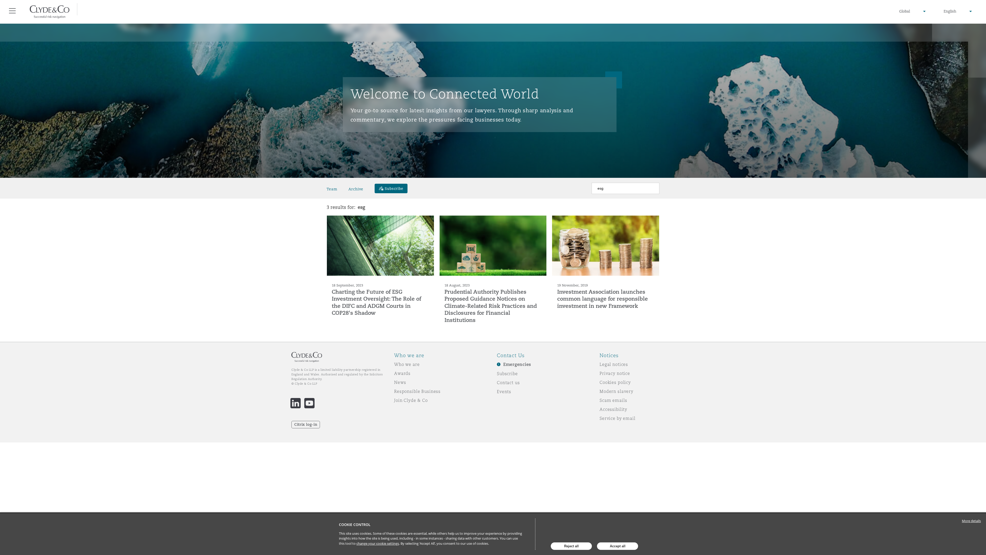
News (400, 382)
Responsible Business (417, 391)
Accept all (617, 546)
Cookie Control (355, 524)
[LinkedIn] (295, 403)
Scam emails (613, 400)
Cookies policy (615, 382)
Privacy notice (615, 373)
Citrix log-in (305, 424)
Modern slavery (616, 391)
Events (504, 391)
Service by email (618, 418)
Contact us (508, 382)
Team (332, 189)
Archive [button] (355, 189)
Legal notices (614, 364)
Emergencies (517, 364)
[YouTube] (309, 403)
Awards (402, 373)
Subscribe (507, 373)
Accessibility (613, 409)
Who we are (407, 364)
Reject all (571, 546)
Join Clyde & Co (411, 400)
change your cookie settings (377, 543)
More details (971, 521)
